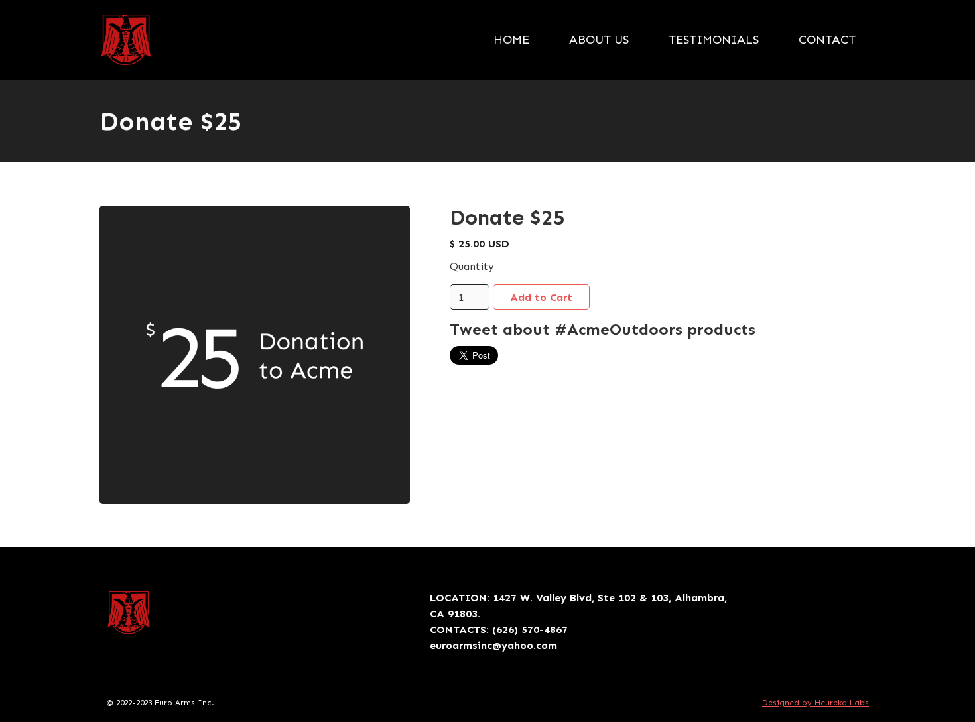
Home (511, 39)
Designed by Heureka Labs (815, 702)
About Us (599, 39)
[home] (126, 39)
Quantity (472, 266)
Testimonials (714, 39)
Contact (827, 39)
